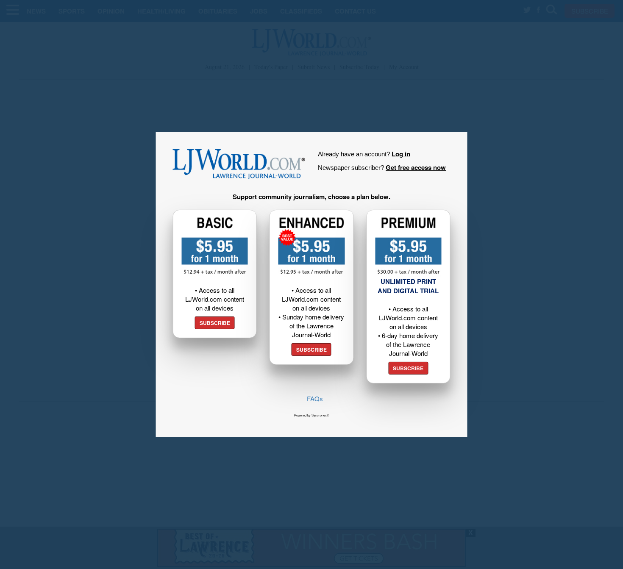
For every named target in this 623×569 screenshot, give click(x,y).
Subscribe (215, 323)
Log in (401, 153)
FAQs (315, 398)
